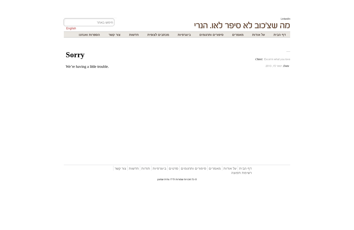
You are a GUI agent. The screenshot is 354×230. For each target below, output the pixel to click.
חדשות (134, 34)
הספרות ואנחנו (89, 34)
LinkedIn (285, 18)
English (71, 28)
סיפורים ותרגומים (211, 34)
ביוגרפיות (184, 34)
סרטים (173, 168)
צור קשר (114, 34)
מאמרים (237, 34)
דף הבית (280, 34)
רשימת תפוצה (241, 172)
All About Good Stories (211, 76)
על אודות (258, 34)
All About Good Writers (217, 76)
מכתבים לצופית (158, 34)
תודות (145, 168)
